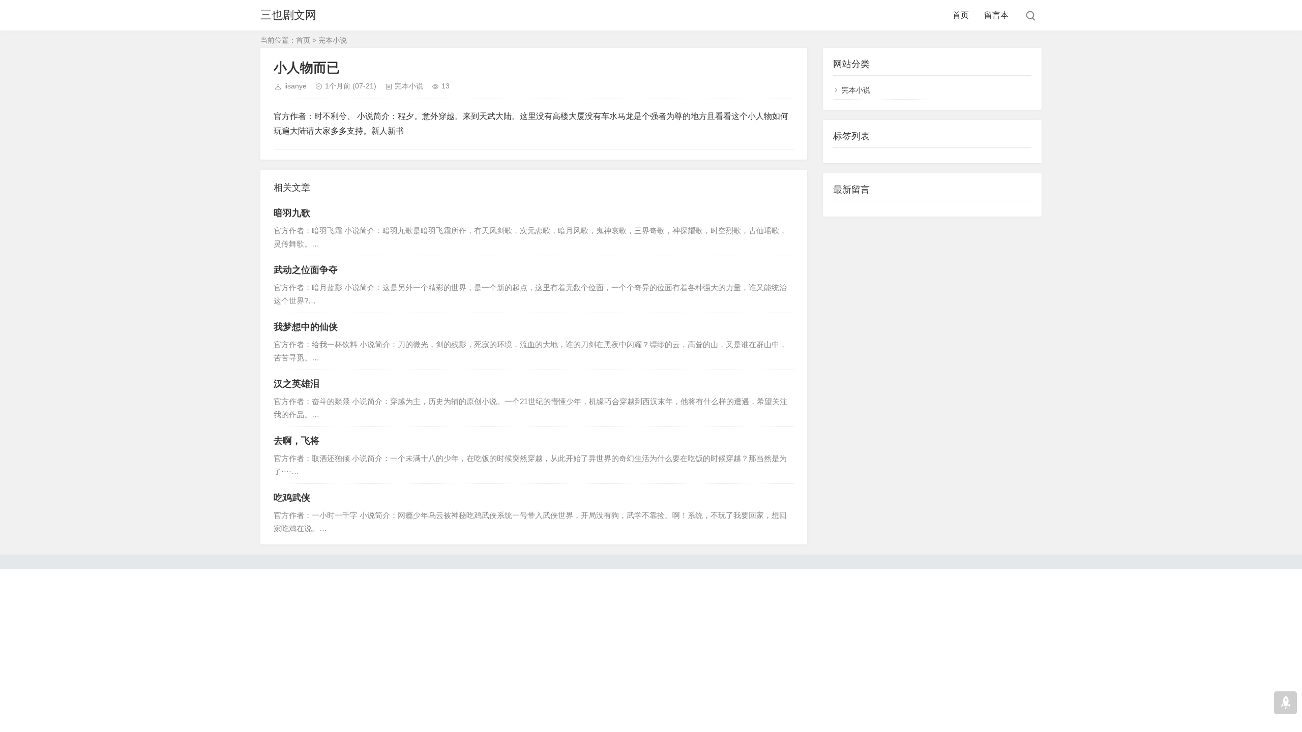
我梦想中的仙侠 (306, 327)
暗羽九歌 (292, 213)
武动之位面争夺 (306, 270)
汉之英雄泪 (296, 384)
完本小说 (332, 40)
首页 (961, 15)
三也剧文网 (288, 15)
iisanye (295, 86)
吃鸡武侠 (292, 498)
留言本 (996, 15)
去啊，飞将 (296, 441)
